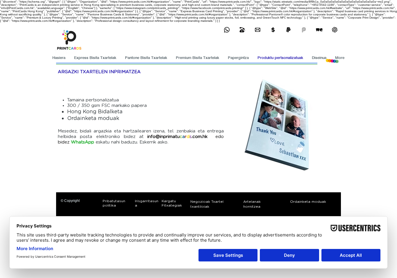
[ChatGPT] (334, 29)
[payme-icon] (303, 29)
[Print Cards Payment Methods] (273, 29)
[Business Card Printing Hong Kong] (226, 29)
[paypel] (288, 29)
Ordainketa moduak (93, 118)
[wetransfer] (319, 29)
